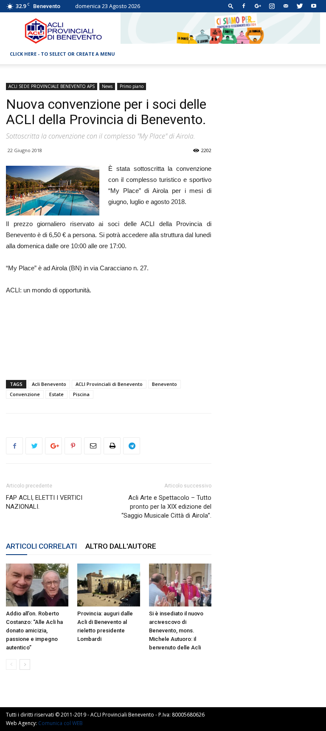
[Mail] (285, 6)
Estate (56, 394)
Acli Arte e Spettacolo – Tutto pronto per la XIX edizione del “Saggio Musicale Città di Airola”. (166, 506)
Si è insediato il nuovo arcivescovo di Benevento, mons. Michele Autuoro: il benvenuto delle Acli (176, 630)
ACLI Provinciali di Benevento (109, 384)
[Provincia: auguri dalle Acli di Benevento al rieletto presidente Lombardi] (108, 585)
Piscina (81, 394)
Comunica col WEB (60, 723)
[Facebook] (243, 6)
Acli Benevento (49, 384)
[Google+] (257, 6)
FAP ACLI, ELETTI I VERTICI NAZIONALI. (44, 502)
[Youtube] (313, 6)
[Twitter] (299, 6)
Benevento (164, 384)
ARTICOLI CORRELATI (41, 546)
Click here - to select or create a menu (62, 54)
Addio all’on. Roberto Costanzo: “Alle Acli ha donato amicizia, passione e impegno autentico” (34, 630)
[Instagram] (271, 6)
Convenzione (25, 394)
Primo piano (131, 86)
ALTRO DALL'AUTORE (120, 546)
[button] (231, 6)
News (107, 86)
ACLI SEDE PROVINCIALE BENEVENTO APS (51, 86)
